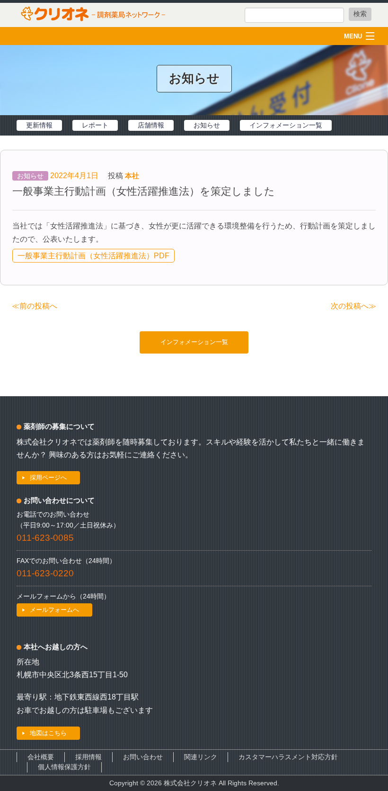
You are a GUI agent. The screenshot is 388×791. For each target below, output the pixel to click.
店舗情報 (151, 125)
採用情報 (88, 757)
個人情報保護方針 (64, 767)
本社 (132, 176)
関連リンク (200, 757)
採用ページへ (48, 477)
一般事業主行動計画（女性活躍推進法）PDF (93, 256)
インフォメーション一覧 (285, 125)
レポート (95, 125)
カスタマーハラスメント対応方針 (288, 757)
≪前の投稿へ (34, 306)
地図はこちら (48, 732)
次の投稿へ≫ (353, 306)
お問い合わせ (143, 757)
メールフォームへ (54, 609)
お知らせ (207, 125)
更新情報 (39, 125)
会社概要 (40, 757)
